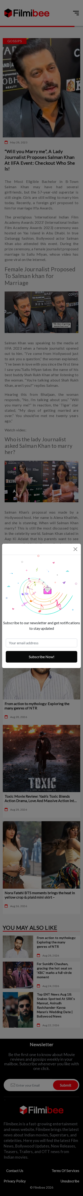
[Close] (75, 549)
